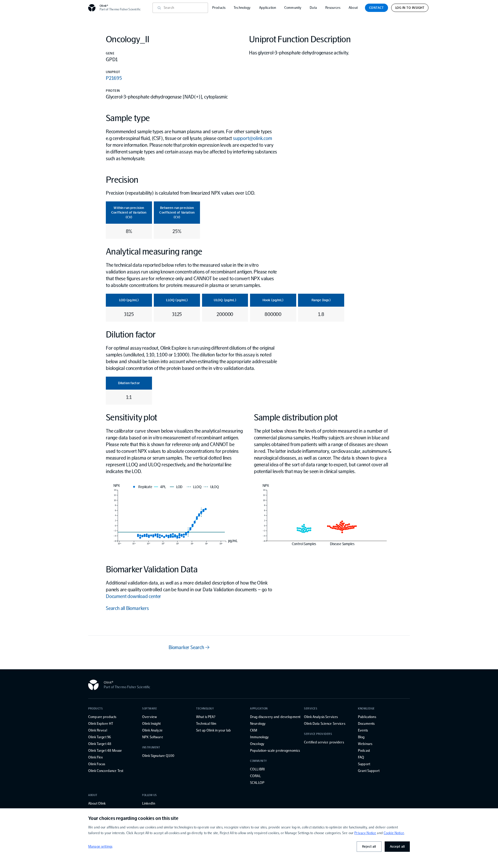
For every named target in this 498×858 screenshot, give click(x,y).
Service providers (318, 734)
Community (292, 7)
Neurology (258, 723)
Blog (361, 737)
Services (310, 708)
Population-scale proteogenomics (275, 750)
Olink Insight (151, 723)
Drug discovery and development (275, 717)
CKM (253, 730)
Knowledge (366, 708)
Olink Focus (96, 764)
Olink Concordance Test (105, 771)
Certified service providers (324, 742)
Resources (332, 7)
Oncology (257, 744)
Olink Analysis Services (321, 717)
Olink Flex (95, 757)
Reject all (369, 846)
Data (313, 7)
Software (149, 708)
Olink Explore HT (100, 723)
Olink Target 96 (99, 737)
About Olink (97, 803)
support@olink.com (252, 138)
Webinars (365, 744)
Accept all (397, 846)
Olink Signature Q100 (158, 756)
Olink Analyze (152, 730)
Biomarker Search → (189, 647)
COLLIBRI (257, 769)
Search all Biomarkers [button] (127, 608)
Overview (149, 717)
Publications (367, 717)
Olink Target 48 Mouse (105, 750)
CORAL (255, 776)
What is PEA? (205, 717)
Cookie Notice (394, 833)
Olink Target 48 (99, 744)
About (353, 7)
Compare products (102, 717)
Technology (242, 7)
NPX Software (152, 737)
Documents (366, 723)
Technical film (206, 723)
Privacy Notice (365, 833)
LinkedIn (148, 803)
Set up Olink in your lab (213, 730)
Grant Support (368, 771)
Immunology (259, 737)
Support (364, 764)
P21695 (114, 78)
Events (363, 730)
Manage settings (100, 846)
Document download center (133, 596)
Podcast (364, 750)
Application (267, 7)
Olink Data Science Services (324, 723)
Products (218, 7)
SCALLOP (257, 782)
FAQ (361, 757)
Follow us (149, 795)
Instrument (151, 747)
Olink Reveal (97, 730)
